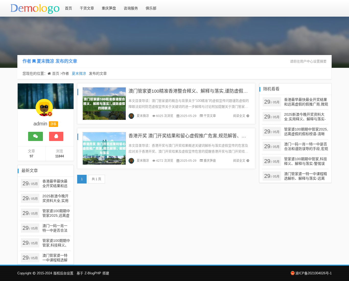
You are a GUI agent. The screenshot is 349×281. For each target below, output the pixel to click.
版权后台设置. (63, 273)
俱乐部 (151, 8)
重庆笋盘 (109, 8)
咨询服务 (131, 8)
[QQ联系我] (56, 136)
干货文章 (87, 8)
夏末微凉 (45, 61)
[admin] (44, 110)
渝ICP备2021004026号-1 (313, 273)
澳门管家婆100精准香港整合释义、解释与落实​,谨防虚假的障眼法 (195, 91)
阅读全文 (239, 116)
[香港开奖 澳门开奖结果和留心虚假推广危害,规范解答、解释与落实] (104, 148)
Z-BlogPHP (93, 273)
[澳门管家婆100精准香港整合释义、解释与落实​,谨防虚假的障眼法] (104, 103)
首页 (68, 8)
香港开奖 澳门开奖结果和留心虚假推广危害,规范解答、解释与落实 (196, 135)
